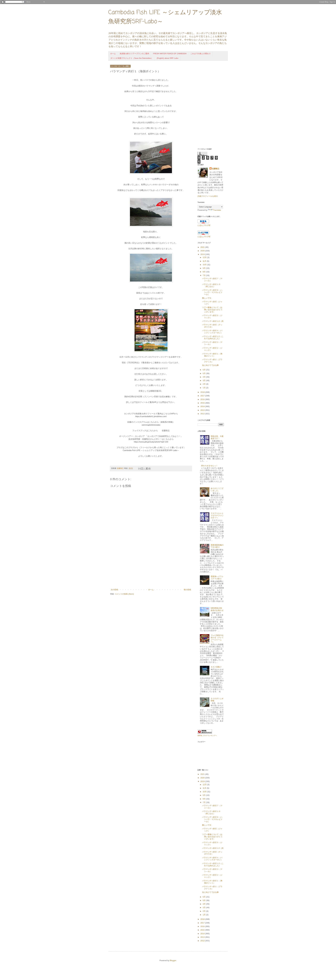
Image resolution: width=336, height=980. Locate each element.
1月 (204, 388)
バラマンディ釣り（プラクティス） (212, 360)
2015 (202, 403)
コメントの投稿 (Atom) (124, 594)
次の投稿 (114, 590)
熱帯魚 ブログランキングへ (207, 735)
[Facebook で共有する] (147, 468)
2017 (202, 396)
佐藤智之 (215, 169)
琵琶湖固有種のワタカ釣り (217, 546)
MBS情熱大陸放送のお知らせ (217, 609)
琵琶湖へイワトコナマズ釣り (217, 577)
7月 (204, 275)
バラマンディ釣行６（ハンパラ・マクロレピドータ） (212, 292)
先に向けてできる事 (210, 365)
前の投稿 (187, 590)
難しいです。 (207, 298)
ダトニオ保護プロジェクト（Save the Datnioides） (131, 58)
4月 (204, 377)
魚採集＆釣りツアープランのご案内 (134, 53)
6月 (204, 370)
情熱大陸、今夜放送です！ (217, 437)
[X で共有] (144, 468)
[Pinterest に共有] (149, 468)
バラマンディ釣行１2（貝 (212, 321)
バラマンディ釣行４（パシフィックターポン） (212, 331)
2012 (202, 414)
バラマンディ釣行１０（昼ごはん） (211, 285)
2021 (202, 247)
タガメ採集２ (216, 667)
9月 (204, 268)
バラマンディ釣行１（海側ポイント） (212, 355)
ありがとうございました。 (217, 489)
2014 (202, 406)
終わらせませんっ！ (209, 466)
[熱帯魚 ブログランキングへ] (205, 733)
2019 (202, 254)
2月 (204, 384)
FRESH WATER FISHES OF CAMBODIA (170, 53)
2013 (202, 410)
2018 (202, 392)
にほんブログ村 (204, 225)
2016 (202, 399)
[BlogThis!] (142, 468)
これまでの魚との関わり (200, 53)
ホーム (113, 53)
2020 (202, 251)
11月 (205, 261)
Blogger (173, 960)
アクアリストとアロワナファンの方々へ (217, 515)
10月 (205, 265)
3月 (204, 380)
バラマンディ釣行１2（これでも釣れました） (212, 337)
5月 (204, 373)
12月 (205, 257)
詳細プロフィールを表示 (208, 196)
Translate (217, 210)
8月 (204, 272)
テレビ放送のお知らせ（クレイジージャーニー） (217, 638)
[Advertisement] (151, 566)
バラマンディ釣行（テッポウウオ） (212, 326)
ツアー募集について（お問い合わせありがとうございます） (212, 309)
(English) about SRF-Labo (167, 58)
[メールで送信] (139, 468)
